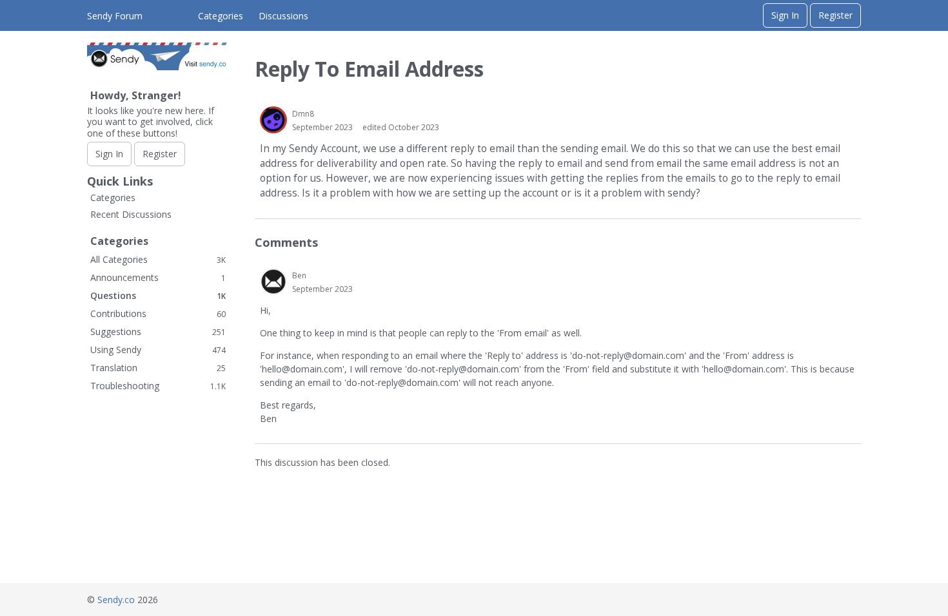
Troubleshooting (158, 386)
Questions (158, 295)
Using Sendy (158, 349)
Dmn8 (303, 113)
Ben (299, 275)
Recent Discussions (131, 214)
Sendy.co (116, 599)
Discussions (283, 16)
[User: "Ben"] (273, 281)
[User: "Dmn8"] (273, 119)
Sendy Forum (115, 16)
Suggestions (158, 331)
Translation (158, 367)
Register (835, 15)
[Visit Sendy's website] (158, 67)
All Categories (158, 259)
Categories (220, 16)
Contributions (158, 313)
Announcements (158, 277)
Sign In (785, 15)
